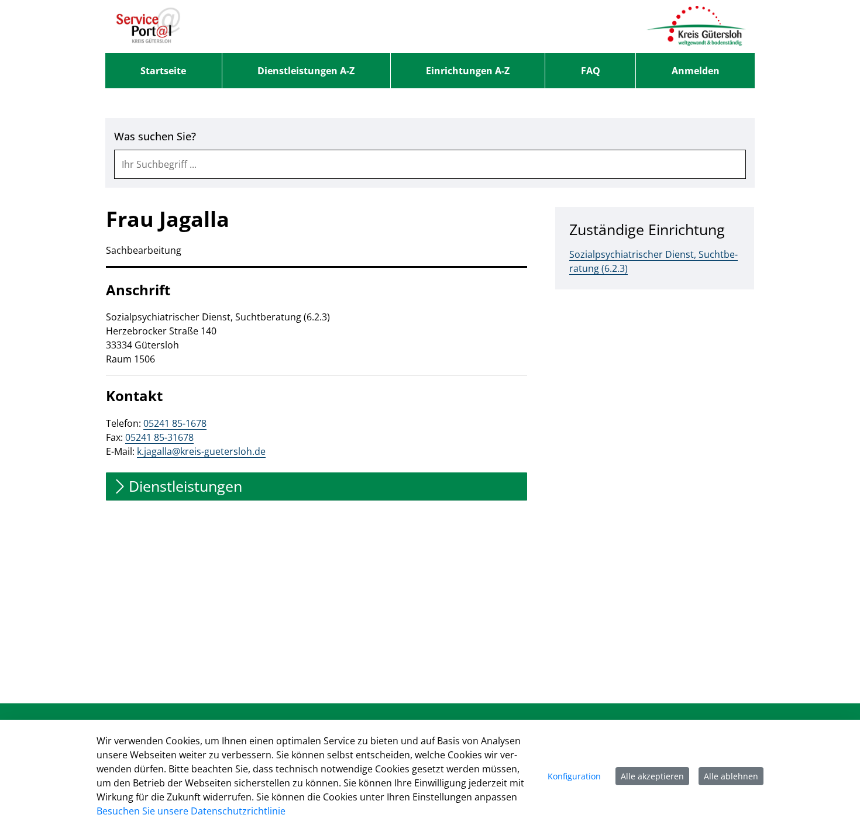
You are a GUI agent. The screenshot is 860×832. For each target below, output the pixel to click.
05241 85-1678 (175, 423)
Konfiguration (574, 776)
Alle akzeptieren (652, 776)
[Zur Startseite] (148, 26)
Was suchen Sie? (155, 136)
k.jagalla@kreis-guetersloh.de (201, 451)
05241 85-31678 (159, 437)
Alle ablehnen (731, 776)
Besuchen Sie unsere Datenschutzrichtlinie (191, 811)
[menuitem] (163, 70)
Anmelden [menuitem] (696, 70)
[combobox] (430, 164)
